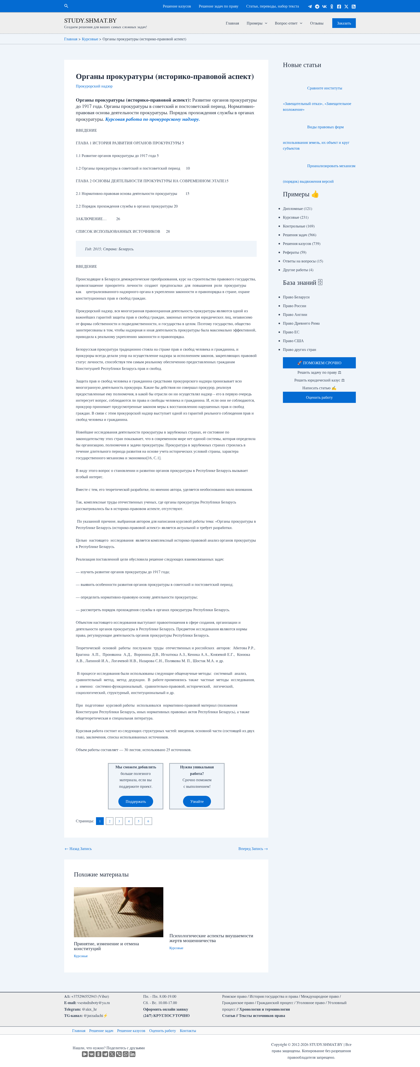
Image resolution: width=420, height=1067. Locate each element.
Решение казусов (177, 6)
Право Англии (295, 314)
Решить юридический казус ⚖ (319, 379)
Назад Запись (78, 848)
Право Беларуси (296, 296)
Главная (232, 23)
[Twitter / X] (346, 6)
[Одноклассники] (332, 6)
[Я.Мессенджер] (85, 1054)
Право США (293, 340)
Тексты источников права (262, 1015)
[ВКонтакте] (92, 1054)
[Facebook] (339, 6)
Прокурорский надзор (94, 85)
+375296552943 (84, 996)
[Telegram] (310, 6)
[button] (66, 6)
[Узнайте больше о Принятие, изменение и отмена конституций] (118, 911)
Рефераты (291, 252)
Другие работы (295, 269)
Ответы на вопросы (299, 260)
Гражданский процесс (275, 1002)
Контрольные (294, 225)
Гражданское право (238, 1002)
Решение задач (101, 1030)
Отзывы (317, 23)
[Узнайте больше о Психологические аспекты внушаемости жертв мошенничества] (214, 907)
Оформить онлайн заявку (165, 1009)
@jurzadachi (93, 1015)
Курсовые (81, 956)
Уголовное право (310, 1002)
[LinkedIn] (132, 1054)
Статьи (228, 1015)
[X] (112, 1054)
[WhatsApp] (126, 1054)
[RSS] (353, 6)
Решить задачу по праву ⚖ (319, 372)
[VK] (324, 6)
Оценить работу (162, 1030)
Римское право (234, 996)
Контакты (188, 1030)
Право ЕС (291, 331)
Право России (294, 305)
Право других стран (299, 349)
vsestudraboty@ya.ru (93, 1002)
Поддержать (136, 801)
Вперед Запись (253, 848)
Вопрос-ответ (286, 23)
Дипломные (293, 208)
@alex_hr (89, 1009)
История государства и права (274, 996)
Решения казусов (297, 243)
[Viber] (119, 1054)
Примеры (254, 23)
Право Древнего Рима (301, 323)
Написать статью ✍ (319, 387)
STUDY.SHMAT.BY (90, 20)
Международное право (320, 996)
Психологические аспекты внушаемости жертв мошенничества (211, 938)
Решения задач (295, 234)
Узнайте (197, 801)
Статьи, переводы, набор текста (272, 6)
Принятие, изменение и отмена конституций (106, 946)
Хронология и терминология (264, 1009)
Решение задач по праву (218, 6)
